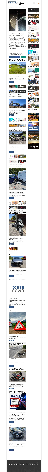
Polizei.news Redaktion (15, 237)
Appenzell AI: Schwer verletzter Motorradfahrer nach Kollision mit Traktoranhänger (17, 130)
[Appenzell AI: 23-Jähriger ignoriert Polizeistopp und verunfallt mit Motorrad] (17, 376)
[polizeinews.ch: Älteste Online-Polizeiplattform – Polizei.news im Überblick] (17, 289)
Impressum (10, 461)
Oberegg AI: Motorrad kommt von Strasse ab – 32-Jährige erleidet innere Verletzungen (17, 213)
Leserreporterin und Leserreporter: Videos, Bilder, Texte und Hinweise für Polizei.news (17, 392)
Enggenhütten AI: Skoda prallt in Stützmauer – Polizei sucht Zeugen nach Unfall (17, 310)
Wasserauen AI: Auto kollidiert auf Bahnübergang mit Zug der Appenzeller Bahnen (16, 254)
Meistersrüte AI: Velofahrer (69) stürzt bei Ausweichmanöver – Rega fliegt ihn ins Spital (17, 60)
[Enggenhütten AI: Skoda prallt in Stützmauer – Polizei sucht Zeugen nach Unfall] (17, 323)
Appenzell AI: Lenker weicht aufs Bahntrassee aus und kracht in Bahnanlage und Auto (17, 425)
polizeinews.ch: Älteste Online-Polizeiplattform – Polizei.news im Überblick (17, 279)
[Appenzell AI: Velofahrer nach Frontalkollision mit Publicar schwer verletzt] (17, 351)
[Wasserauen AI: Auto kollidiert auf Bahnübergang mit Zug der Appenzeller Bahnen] (17, 262)
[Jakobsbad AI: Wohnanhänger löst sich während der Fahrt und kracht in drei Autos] (17, 179)
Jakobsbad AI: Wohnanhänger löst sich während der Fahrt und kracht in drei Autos (17, 166)
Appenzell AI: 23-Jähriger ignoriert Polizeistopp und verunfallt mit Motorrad (16, 369)
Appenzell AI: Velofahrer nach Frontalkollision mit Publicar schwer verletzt (17, 344)
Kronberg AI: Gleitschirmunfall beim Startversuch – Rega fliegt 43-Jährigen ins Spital (16, 97)
